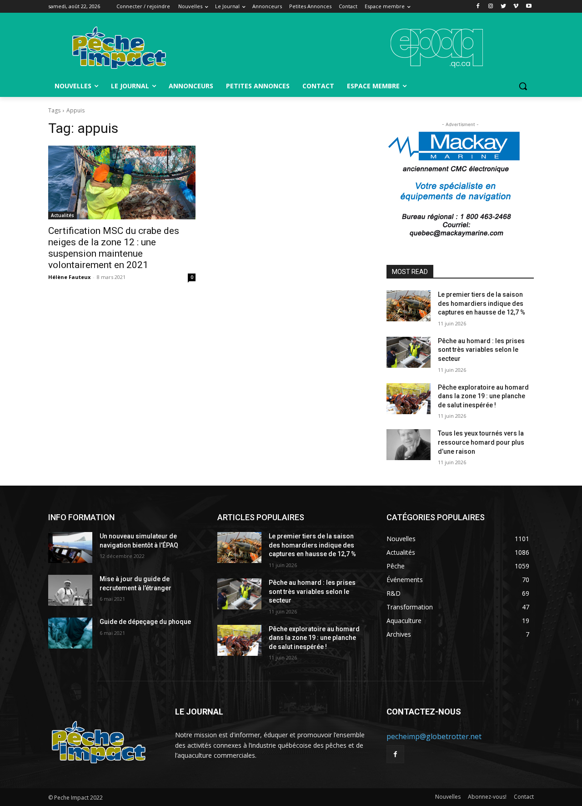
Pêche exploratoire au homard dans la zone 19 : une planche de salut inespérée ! (483, 396)
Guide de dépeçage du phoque (145, 621)
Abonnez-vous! (487, 797)
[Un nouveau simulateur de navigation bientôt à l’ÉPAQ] (70, 547)
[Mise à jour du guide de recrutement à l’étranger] (70, 590)
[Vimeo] (516, 6)
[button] (523, 86)
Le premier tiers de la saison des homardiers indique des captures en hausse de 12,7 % (481, 303)
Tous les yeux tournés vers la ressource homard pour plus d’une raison (481, 442)
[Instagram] (491, 6)
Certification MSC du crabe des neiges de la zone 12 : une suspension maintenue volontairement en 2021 (113, 247)
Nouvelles (448, 797)
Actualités (62, 215)
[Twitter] (503, 6)
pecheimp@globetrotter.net (434, 736)
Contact (524, 797)
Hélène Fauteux (69, 277)
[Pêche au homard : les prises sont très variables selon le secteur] (408, 352)
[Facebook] (478, 6)
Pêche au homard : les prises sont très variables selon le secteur (481, 349)
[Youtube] (528, 6)
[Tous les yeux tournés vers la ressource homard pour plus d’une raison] (408, 444)
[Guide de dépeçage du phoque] (70, 633)
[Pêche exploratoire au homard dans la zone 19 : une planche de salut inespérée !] (408, 398)
